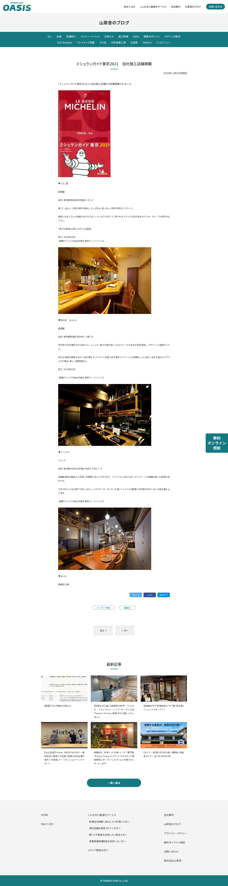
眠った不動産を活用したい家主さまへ (108, 834)
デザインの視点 (172, 36)
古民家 (134, 42)
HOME (44, 815)
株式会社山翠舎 (172, 860)
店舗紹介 (71, 36)
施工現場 (123, 36)
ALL (50, 36)
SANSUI (147, 42)
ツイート (136, 594)
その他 (102, 42)
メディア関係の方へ (98, 850)
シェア (150, 594)
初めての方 (129, 6)
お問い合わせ (215, 6)
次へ (125, 630)
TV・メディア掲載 (86, 42)
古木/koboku (64, 42)
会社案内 (175, 6)
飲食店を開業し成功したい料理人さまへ (109, 821)
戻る (102, 630)
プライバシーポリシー (175, 833)
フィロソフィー (163, 42)
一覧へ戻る (114, 783)
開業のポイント (151, 36)
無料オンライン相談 (174, 842)
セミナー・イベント (90, 36)
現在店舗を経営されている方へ (105, 828)
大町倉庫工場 (118, 42)
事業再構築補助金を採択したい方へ (107, 841)
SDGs (136, 36)
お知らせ (109, 36)
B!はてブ (164, 594)
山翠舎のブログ (193, 6)
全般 (58, 36)
